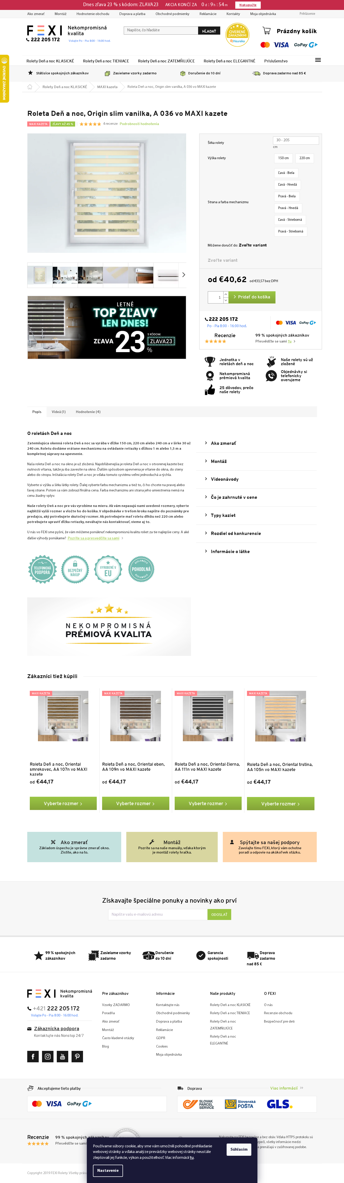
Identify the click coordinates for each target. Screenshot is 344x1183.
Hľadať (209, 31)
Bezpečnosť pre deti (279, 1022)
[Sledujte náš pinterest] (79, 1056)
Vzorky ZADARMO (116, 1005)
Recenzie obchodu (278, 1013)
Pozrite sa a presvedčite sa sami (93, 538)
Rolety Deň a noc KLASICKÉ (230, 1005)
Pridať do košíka (254, 297)
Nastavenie (108, 1171)
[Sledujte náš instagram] (49, 1056)
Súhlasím (238, 1150)
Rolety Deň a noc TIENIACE (230, 1013)
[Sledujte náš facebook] (34, 1056)
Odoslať (219, 914)
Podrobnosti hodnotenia (139, 123)
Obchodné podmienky (172, 14)
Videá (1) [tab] (59, 411)
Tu (290, 341)
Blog (105, 1047)
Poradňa (108, 1013)
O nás (268, 1005)
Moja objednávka (263, 14)
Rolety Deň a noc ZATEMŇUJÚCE (223, 1025)
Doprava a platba (132, 14)
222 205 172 (223, 319)
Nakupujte (247, 5)
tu (192, 1157)
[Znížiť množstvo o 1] (225, 300)
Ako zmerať (36, 14)
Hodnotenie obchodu (93, 14)
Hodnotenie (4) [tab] (88, 411)
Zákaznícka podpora (56, 1029)
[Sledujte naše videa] (64, 1056)
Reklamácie (208, 14)
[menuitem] (50, 61)
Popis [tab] (37, 411)
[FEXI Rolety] (59, 993)
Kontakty (233, 14)
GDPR (160, 1038)
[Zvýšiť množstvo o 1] (225, 294)
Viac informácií (284, 1088)
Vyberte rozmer (61, 803)
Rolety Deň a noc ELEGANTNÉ (223, 1040)
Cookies (162, 1047)
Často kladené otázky (118, 1038)
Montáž (60, 14)
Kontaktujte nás (168, 1005)
